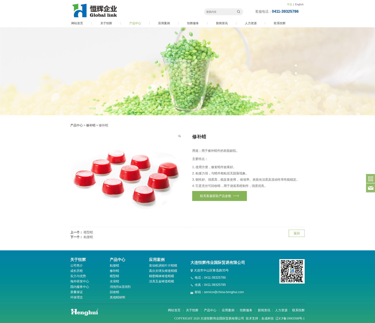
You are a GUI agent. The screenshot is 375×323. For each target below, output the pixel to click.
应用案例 (164, 23)
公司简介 (76, 265)
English (299, 4)
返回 (297, 233)
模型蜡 (88, 232)
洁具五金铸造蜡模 (161, 281)
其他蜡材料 (117, 297)
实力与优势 (78, 276)
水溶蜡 (114, 281)
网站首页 (77, 23)
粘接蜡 (88, 237)
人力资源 (251, 23)
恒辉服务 (193, 23)
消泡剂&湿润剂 (120, 286)
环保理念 (76, 297)
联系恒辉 (280, 23)
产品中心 (135, 23)
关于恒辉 (106, 23)
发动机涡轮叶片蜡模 (163, 265)
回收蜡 (114, 292)
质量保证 (76, 292)
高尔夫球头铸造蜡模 (163, 270)
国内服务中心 (79, 286)
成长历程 (76, 270)
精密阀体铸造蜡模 (161, 276)
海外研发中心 (79, 281)
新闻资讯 (222, 23)
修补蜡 (91, 125)
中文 (289, 4)
